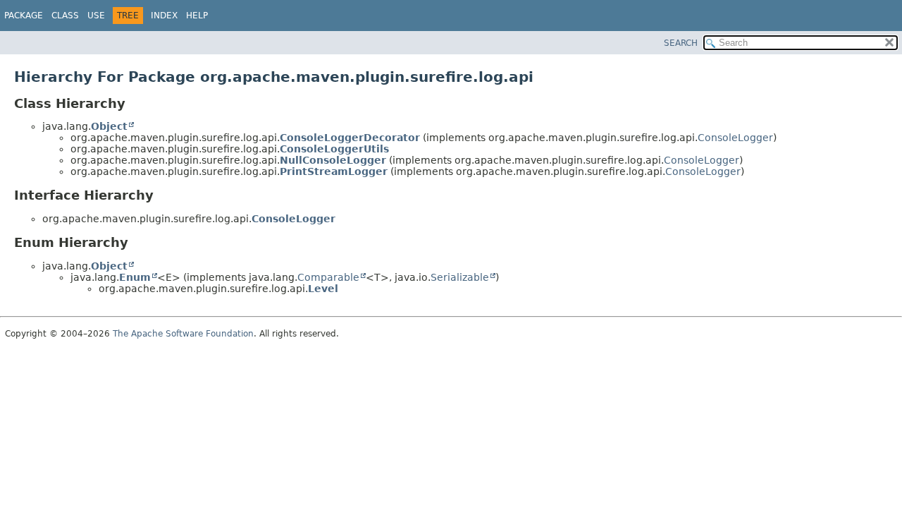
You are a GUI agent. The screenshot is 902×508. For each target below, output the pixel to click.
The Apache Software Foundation (183, 334)
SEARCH (681, 43)
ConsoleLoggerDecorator (350, 137)
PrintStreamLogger (334, 171)
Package (23, 15)
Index (164, 15)
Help (197, 15)
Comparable (328, 277)
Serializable (460, 277)
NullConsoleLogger (333, 160)
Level (323, 288)
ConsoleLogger (735, 137)
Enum (135, 277)
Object (109, 126)
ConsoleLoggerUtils (334, 149)
